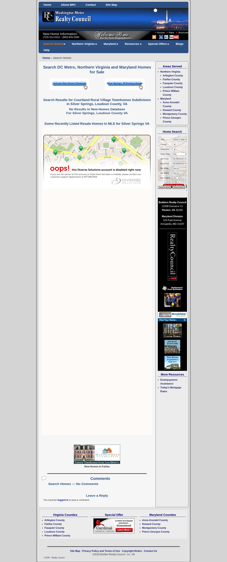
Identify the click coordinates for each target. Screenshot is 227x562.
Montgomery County (175, 114)
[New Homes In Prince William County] (172, 336)
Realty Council (58, 557)
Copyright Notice (132, 551)
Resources (132, 43)
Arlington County (173, 75)
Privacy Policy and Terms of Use (101, 551)
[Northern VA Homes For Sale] (97, 463)
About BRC (68, 4)
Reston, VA (168, 210)
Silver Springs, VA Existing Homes (125, 83)
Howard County (172, 110)
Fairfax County (171, 79)
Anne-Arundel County (155, 520)
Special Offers (157, 43)
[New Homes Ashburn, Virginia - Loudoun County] (172, 320)
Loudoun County (173, 87)
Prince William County (57, 535)
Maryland (110, 43)
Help (47, 50)
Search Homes (53, 43)
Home (47, 4)
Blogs (179, 43)
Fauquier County (173, 83)
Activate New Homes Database (69, 83)
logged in (62, 500)
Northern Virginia (83, 43)
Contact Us (150, 551)
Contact (91, 4)
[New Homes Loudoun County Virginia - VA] (172, 368)
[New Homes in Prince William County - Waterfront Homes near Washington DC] (172, 352)
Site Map (111, 4)
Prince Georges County (156, 531)
